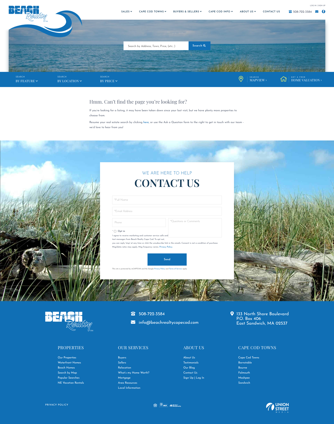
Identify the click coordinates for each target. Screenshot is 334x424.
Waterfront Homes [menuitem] (69, 362)
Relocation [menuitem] (124, 367)
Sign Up (321, 6)
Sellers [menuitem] (122, 362)
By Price (107, 81)
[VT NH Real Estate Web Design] (277, 408)
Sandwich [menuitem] (244, 383)
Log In (313, 6)
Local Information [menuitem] (129, 388)
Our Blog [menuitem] (189, 367)
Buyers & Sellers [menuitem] (186, 11)
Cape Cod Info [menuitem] (219, 11)
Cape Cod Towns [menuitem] (151, 11)
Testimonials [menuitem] (190, 362)
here (146, 122)
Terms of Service (175, 269)
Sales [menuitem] (125, 11)
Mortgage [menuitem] (124, 377)
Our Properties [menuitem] (67, 357)
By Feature (25, 81)
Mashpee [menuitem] (244, 377)
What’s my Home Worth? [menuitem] (133, 372)
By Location (68, 81)
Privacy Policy (165, 247)
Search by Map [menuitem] (67, 372)
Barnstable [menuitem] (245, 362)
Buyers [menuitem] (122, 357)
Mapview (257, 79)
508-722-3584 (302, 12)
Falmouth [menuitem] (244, 372)
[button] (199, 45)
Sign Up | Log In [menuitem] (193, 377)
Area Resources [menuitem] (127, 383)
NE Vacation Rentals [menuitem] (71, 383)
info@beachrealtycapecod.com (169, 323)
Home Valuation (305, 79)
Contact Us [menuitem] (271, 11)
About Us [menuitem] (246, 11)
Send (167, 259)
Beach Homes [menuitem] (66, 367)
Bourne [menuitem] (242, 367)
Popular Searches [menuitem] (68, 377)
